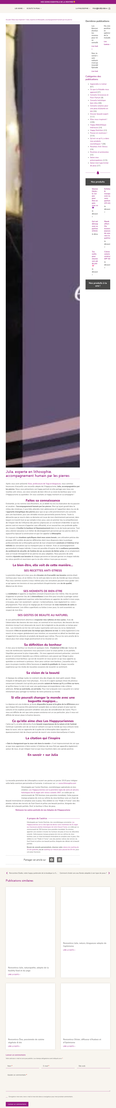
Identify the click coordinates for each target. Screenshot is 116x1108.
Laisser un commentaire (17, 1104)
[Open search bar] (101, 8)
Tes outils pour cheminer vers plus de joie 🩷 (95, 258)
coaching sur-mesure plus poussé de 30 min (59, 849)
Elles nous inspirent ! (18, 20)
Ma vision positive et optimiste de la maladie (108, 32)
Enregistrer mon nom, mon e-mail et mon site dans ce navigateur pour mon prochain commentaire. (41, 1097)
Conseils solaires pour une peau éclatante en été (99, 108)
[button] (51, 859)
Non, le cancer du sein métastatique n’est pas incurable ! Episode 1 (97, 60)
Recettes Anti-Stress (99, 146)
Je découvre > (95, 214)
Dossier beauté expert (99, 114)
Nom (9, 1066)
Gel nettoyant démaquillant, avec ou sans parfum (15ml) (97, 226)
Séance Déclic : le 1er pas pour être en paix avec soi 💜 (95, 198)
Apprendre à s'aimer (98, 84)
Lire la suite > (14, 974)
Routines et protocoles (99, 152)
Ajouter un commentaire (17, 1075)
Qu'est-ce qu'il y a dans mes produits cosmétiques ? (99, 141)
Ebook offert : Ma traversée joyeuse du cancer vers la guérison (108, 229)
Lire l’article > (97, 71)
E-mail (46, 1066)
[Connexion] (97, 8)
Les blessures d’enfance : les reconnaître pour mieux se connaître (96, 34)
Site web (82, 1066)
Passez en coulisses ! (98, 133)
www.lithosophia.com (67, 783)
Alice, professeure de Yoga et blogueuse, (44, 483)
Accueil (8, 20)
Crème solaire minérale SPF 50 (108, 255)
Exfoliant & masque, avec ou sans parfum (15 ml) (108, 196)
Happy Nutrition (96, 130)
